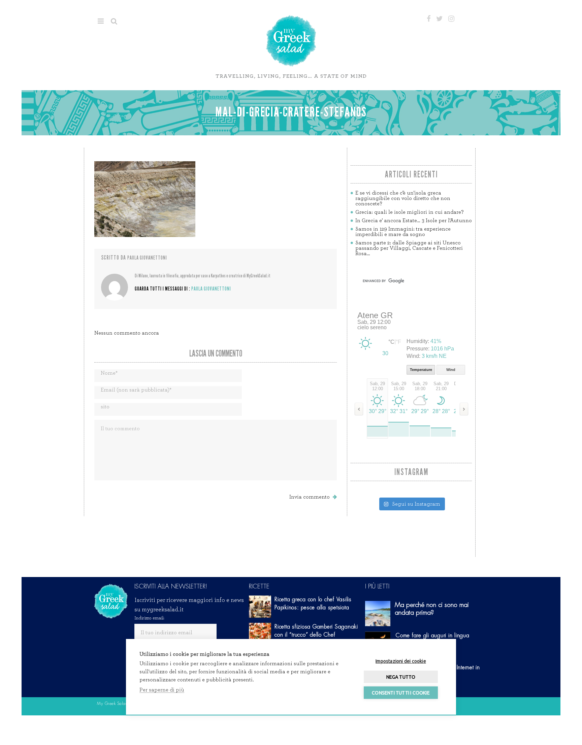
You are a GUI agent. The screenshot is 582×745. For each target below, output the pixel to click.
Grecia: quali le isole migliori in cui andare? (409, 212)
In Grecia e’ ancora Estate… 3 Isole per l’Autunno (413, 220)
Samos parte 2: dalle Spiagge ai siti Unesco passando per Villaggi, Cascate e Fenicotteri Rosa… (409, 248)
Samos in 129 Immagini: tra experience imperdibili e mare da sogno (403, 231)
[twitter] (439, 19)
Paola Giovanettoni (147, 258)
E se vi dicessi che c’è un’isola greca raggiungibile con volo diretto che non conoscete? (402, 198)
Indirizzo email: (149, 618)
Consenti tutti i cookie (401, 693)
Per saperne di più (161, 689)
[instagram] (451, 19)
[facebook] (429, 19)
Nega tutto (401, 677)
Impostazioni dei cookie (401, 661)
